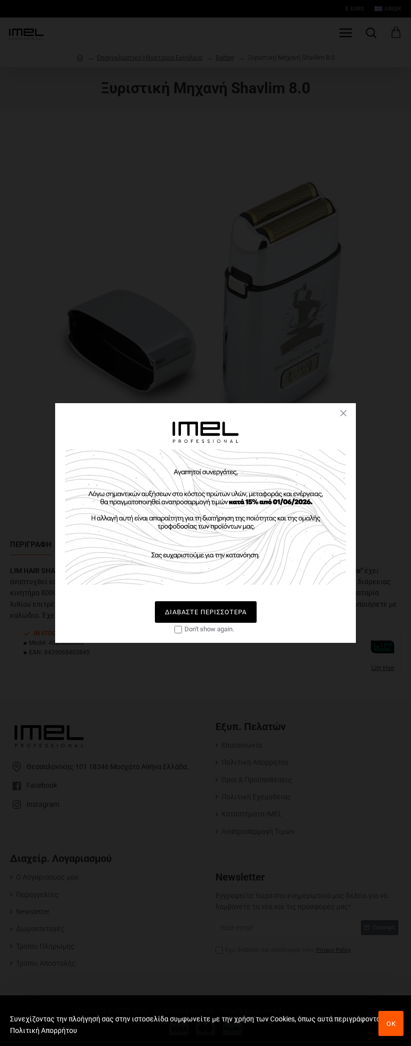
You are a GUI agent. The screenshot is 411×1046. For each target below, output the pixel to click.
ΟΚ (391, 1023)
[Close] (343, 413)
